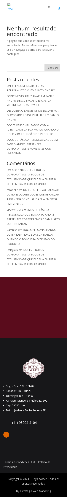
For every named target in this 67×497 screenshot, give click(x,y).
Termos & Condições (16, 462)
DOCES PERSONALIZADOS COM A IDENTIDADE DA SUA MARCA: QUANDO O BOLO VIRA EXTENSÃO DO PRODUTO (33, 129)
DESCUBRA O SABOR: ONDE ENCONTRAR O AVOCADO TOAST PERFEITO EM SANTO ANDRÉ (33, 115)
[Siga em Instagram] (6, 435)
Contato (33, 325)
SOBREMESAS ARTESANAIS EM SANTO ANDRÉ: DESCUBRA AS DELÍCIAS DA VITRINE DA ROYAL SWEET (31, 100)
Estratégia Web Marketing (35, 491)
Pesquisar (52, 68)
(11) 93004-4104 (24, 422)
